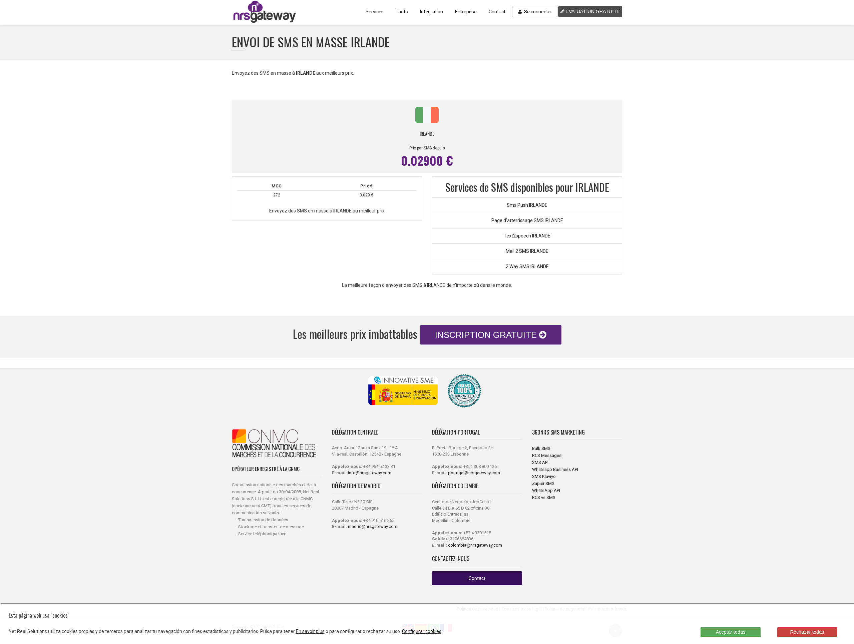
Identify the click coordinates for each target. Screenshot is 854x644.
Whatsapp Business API (555, 469)
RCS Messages (546, 455)
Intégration (431, 11)
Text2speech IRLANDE (527, 235)
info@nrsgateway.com (369, 472)
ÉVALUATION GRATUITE (592, 11)
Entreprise (466, 11)
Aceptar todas (731, 632)
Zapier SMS (543, 483)
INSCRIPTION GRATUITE (487, 335)
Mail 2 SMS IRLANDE (527, 251)
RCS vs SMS (543, 497)
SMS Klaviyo (544, 476)
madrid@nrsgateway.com (372, 526)
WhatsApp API (546, 490)
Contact (497, 11)
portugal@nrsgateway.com (474, 472)
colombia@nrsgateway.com (475, 545)
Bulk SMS (541, 448)
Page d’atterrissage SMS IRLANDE (527, 220)
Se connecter (537, 11)
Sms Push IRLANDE (527, 205)
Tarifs (402, 11)
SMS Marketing (567, 432)
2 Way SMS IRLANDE (527, 266)
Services (375, 11)
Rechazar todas (807, 632)
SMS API (540, 462)
